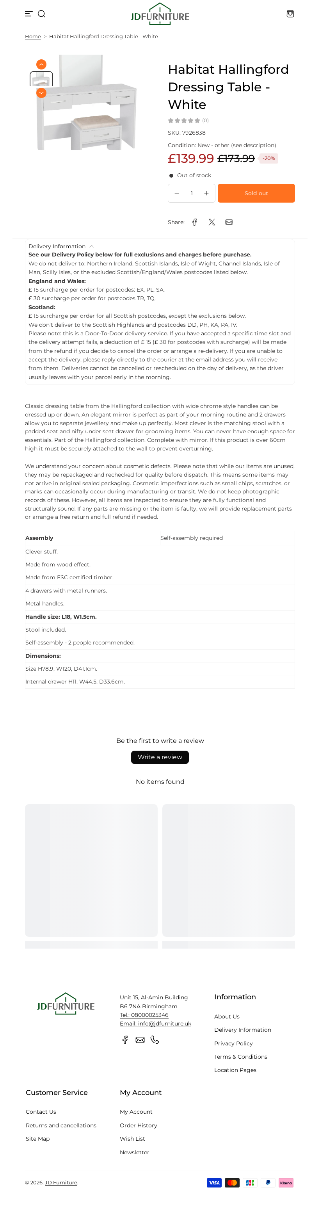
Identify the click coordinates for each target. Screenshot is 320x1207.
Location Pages (235, 1069)
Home (33, 36)
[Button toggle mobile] (29, 13)
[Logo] (160, 13)
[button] (41, 13)
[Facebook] (125, 1040)
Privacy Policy (233, 1043)
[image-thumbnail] (41, 80)
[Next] (41, 93)
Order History (138, 1125)
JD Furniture (61, 1183)
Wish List (132, 1138)
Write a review (160, 757)
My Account (136, 1111)
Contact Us (41, 1111)
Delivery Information (242, 1029)
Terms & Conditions (240, 1056)
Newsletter (134, 1152)
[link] (195, 222)
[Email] (140, 1040)
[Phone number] (155, 1040)
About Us (227, 1016)
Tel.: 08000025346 (144, 1014)
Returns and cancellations (61, 1125)
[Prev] (41, 64)
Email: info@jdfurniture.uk (155, 1023)
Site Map (38, 1138)
